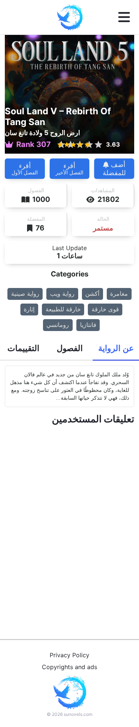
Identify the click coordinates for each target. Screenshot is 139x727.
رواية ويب (62, 293)
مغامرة (119, 293)
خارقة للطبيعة (63, 309)
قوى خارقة (105, 309)
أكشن (92, 293)
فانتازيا (88, 324)
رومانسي (57, 324)
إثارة (29, 309)
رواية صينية (25, 293)
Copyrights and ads (69, 667)
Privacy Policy (69, 655)
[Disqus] (69, 523)
